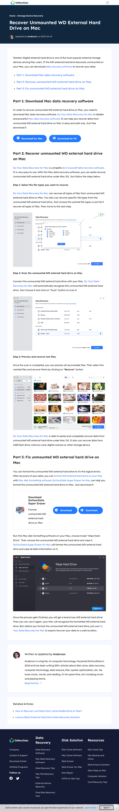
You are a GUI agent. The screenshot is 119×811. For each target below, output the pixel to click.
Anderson (32, 36)
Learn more (90, 807)
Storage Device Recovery (30, 15)
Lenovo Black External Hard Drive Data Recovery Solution (47, 717)
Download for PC (67, 138)
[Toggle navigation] (108, 2)
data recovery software (59, 66)
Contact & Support (18, 755)
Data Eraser (68, 761)
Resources (96, 740)
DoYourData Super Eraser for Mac (71, 480)
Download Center (18, 761)
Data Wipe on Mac (97, 770)
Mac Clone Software (72, 755)
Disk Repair (67, 772)
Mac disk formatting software (34, 480)
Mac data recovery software (44, 118)
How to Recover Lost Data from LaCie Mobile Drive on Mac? (48, 711)
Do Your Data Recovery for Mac (75, 114)
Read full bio (32, 683)
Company (14, 749)
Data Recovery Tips (45, 768)
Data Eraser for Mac (72, 767)
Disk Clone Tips (95, 749)
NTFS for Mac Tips (71, 778)
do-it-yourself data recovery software (83, 167)
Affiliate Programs (18, 767)
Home (12, 15)
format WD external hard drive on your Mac (78, 475)
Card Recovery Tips (97, 782)
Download (66, 510)
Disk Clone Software (72, 749)
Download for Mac (32, 138)
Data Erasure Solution (99, 764)
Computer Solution (97, 776)
